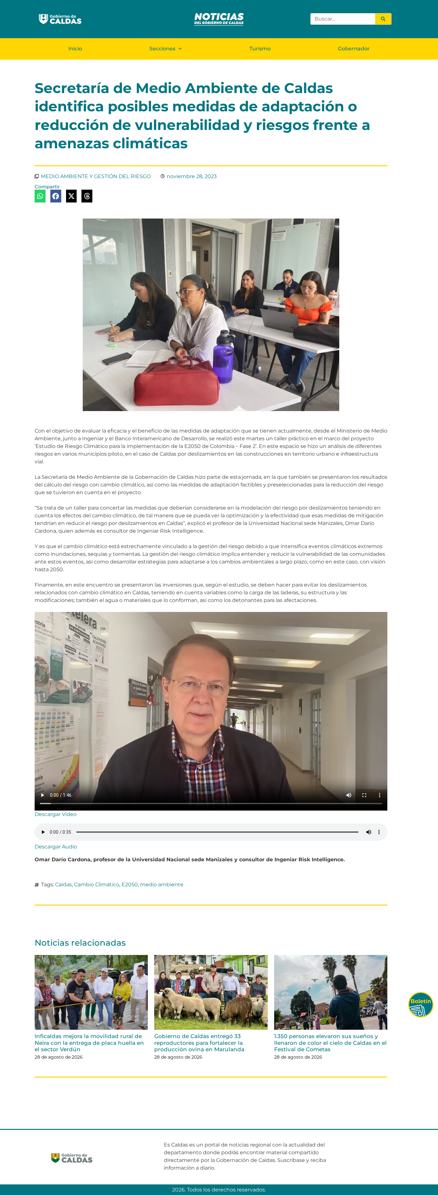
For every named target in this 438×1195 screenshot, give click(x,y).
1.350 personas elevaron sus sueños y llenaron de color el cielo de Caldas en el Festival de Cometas (330, 1043)
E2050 (130, 884)
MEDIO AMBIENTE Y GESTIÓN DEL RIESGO (96, 176)
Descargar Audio (56, 847)
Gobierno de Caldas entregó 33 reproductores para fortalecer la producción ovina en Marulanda (199, 1043)
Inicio (75, 49)
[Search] (383, 18)
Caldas (63, 884)
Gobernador (354, 49)
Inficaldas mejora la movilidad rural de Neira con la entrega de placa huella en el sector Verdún (89, 1043)
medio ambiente (161, 884)
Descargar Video (56, 814)
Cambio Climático (96, 884)
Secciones (162, 49)
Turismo (260, 49)
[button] (40, 196)
